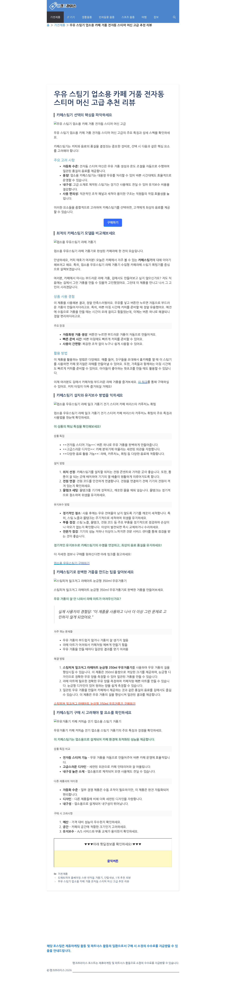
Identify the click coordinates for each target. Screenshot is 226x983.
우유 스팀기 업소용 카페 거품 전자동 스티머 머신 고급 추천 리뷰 (93, 881)
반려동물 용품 (106, 17)
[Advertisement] (113, 58)
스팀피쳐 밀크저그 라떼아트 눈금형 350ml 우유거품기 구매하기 (94, 703)
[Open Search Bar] (174, 17)
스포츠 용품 (128, 17)
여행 (144, 17)
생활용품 (87, 17)
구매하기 (112, 222)
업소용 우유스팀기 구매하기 (72, 563)
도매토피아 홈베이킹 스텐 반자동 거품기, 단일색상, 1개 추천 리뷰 (94, 878)
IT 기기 (71, 17)
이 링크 (142, 381)
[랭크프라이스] (63, 5)
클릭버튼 (112, 861)
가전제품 (55, 17)
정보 (156, 17)
